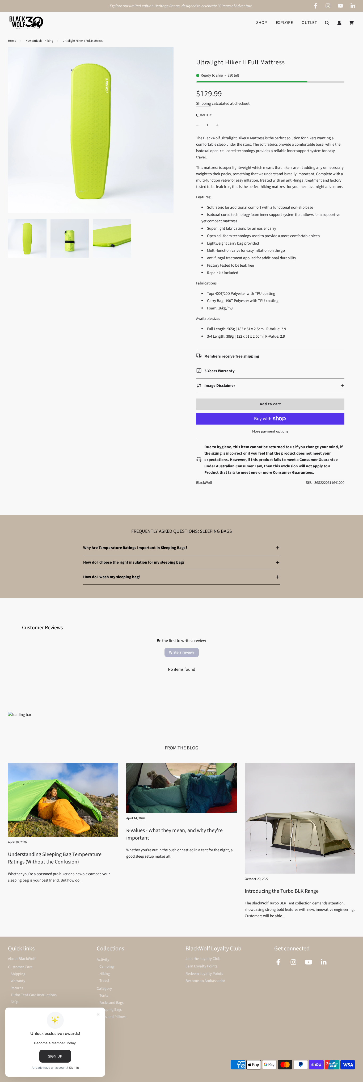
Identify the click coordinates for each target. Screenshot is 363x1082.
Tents (103, 995)
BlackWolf (204, 482)
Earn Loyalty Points (201, 966)
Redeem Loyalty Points (204, 973)
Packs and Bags (111, 1002)
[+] (217, 125)
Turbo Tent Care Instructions (34, 995)
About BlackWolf (21, 959)
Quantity (204, 115)
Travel (104, 980)
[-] (197, 125)
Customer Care (20, 967)
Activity (103, 959)
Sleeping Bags (110, 1009)
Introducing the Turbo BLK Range (282, 891)
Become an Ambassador (205, 981)
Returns (17, 988)
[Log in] (339, 23)
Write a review (181, 652)
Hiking (104, 973)
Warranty (18, 981)
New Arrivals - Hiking (39, 41)
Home (12, 41)
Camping (106, 966)
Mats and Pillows (112, 1017)
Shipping (203, 103)
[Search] (327, 23)
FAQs (14, 1002)
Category (104, 988)
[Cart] (352, 23)
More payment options (270, 431)
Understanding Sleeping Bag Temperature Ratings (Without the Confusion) (55, 858)
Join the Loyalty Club (202, 959)
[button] (270, 386)
